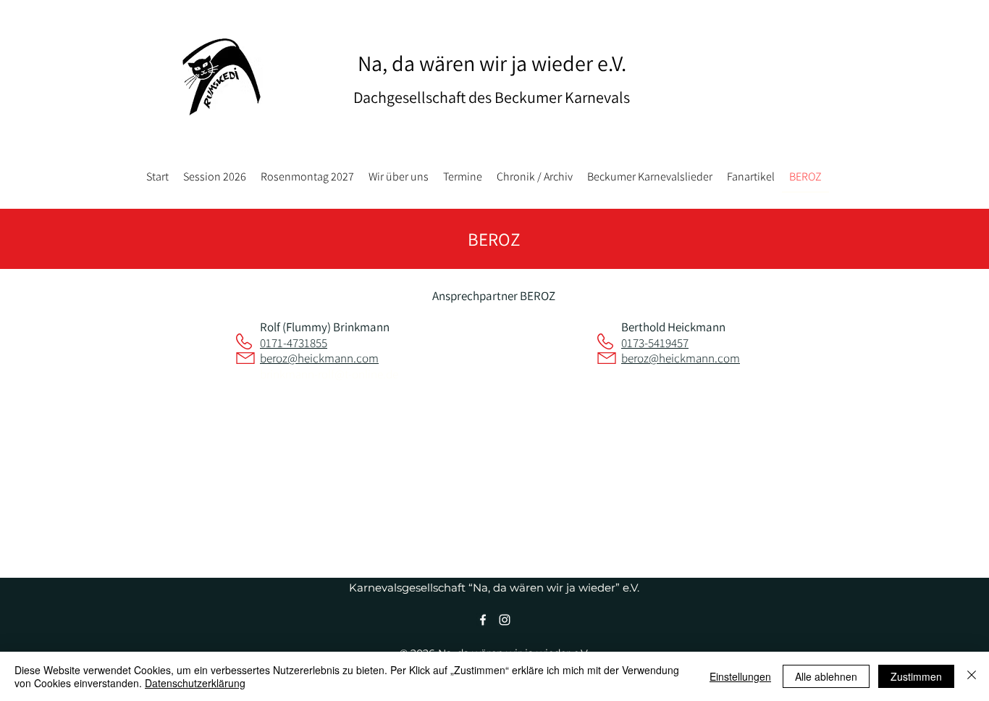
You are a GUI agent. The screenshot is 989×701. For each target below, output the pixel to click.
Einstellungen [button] (740, 676)
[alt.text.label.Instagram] (504, 620)
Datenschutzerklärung (195, 683)
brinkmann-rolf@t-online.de (329, 374)
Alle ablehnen (826, 676)
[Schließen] (971, 676)
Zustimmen (916, 676)
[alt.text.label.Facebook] (483, 620)
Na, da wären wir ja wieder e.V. (492, 63)
